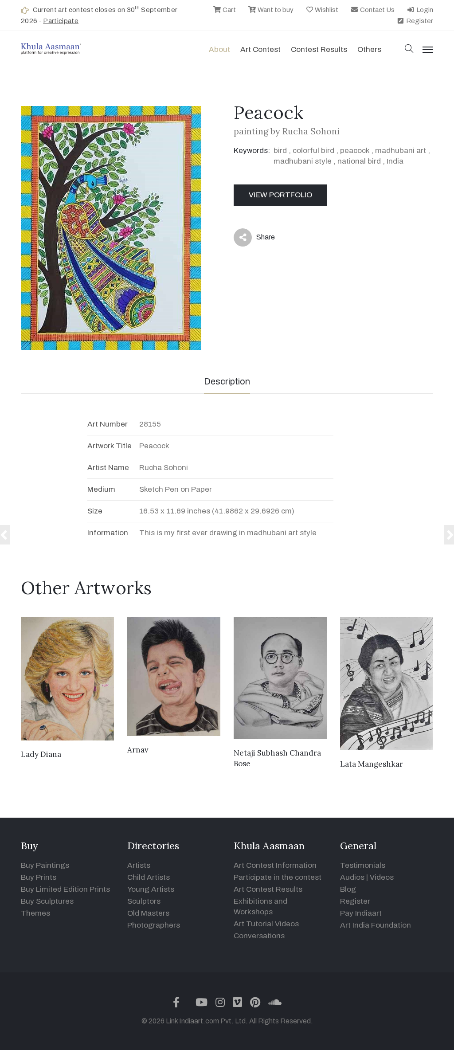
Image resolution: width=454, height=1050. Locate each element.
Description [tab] (227, 381)
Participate (60, 20)
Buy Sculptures (47, 901)
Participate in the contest (277, 877)
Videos (382, 877)
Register (419, 20)
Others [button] (369, 49)
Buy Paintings (45, 865)
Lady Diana (41, 754)
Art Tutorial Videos (266, 924)
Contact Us (377, 9)
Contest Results (319, 49)
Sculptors (143, 901)
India (395, 161)
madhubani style (303, 161)
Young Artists (150, 889)
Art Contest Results (268, 889)
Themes (35, 913)
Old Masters (148, 913)
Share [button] (259, 239)
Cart (228, 9)
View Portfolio (280, 195)
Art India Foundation (375, 925)
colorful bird (313, 150)
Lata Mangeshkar (371, 764)
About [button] (219, 49)
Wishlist (325, 9)
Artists (138, 865)
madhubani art (400, 150)
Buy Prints (38, 877)
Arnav (138, 750)
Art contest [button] (260, 49)
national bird (359, 161)
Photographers (153, 925)
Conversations (259, 936)
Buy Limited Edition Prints (65, 889)
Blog (348, 889)
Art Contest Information (275, 865)
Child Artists (148, 877)
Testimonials (362, 865)
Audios (352, 877)
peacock (354, 150)
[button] (409, 49)
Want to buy (275, 9)
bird (280, 150)
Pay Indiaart (361, 913)
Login (424, 9)
